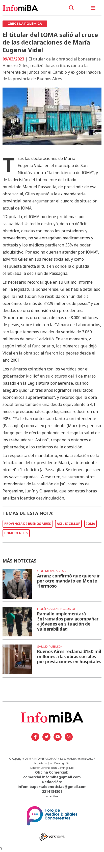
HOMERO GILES (16, 533)
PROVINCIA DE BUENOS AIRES (27, 524)
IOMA (90, 524)
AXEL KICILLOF (68, 524)
